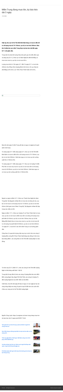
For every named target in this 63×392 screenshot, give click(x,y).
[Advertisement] (21, 30)
